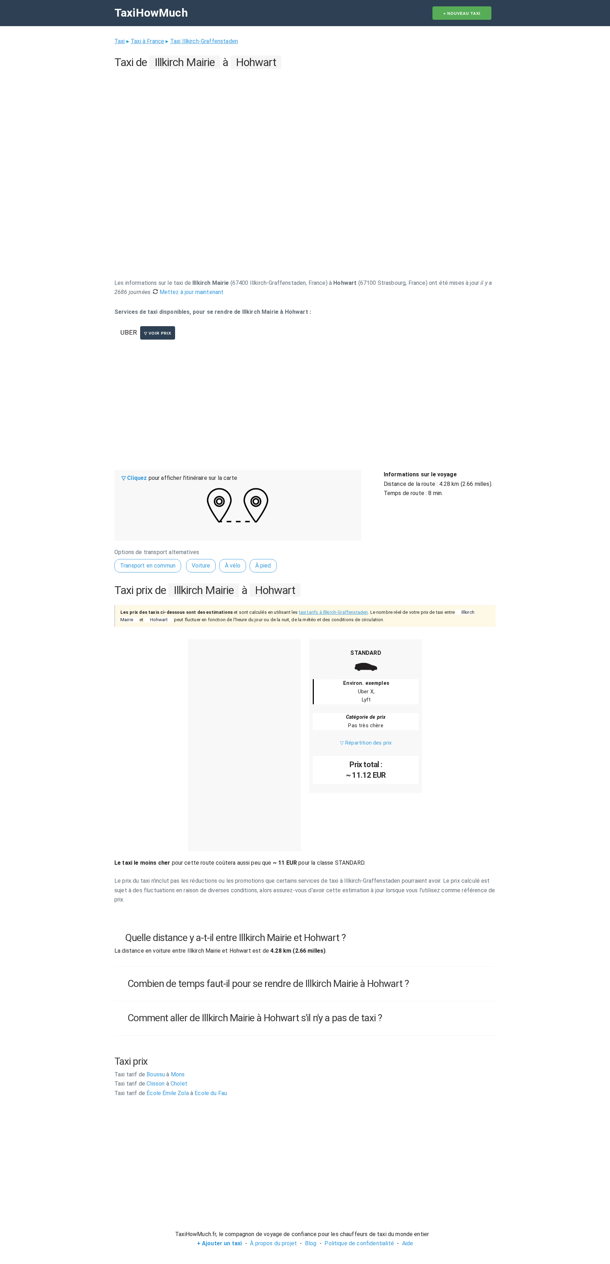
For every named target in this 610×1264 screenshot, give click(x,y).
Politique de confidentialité (359, 1243)
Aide (407, 1243)
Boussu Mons (149, 1074)
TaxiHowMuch (151, 12)
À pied (263, 565)
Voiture (201, 565)
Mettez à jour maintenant (190, 292)
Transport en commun (147, 565)
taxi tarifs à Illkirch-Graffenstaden (333, 612)
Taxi (119, 41)
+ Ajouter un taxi (219, 1243)
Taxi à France (147, 41)
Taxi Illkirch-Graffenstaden (204, 41)
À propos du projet (273, 1243)
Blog (311, 1243)
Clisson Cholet (150, 1083)
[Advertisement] (305, 120)
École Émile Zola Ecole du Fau (170, 1093)
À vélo (233, 565)
